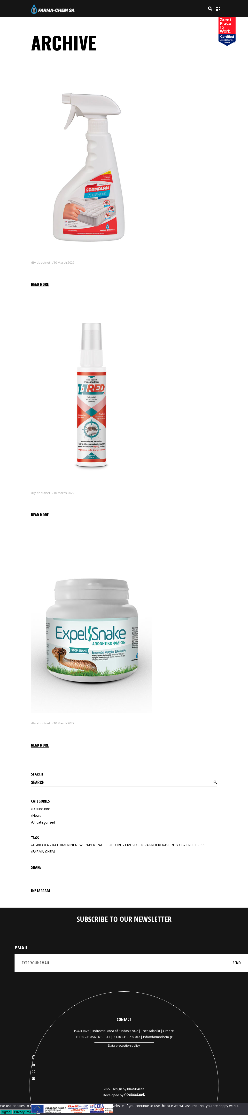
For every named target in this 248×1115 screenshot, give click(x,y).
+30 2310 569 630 (91, 1037)
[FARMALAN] (91, 166)
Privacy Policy (24, 1112)
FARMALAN (47, 271)
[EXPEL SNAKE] (91, 627)
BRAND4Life (135, 1089)
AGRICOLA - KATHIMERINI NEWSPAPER (63, 845)
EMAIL (21, 948)
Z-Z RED (42, 502)
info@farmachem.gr (157, 1037)
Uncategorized (43, 822)
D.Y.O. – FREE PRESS (189, 845)
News (36, 815)
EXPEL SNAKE (50, 732)
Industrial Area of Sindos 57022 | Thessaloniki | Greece (133, 1031)
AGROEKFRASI (158, 845)
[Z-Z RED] (91, 397)
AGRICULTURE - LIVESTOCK (121, 845)
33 (108, 1037)
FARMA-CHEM (43, 851)
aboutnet (43, 262)
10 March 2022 (64, 262)
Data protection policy (124, 1045)
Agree (6, 1112)
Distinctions (41, 808)
